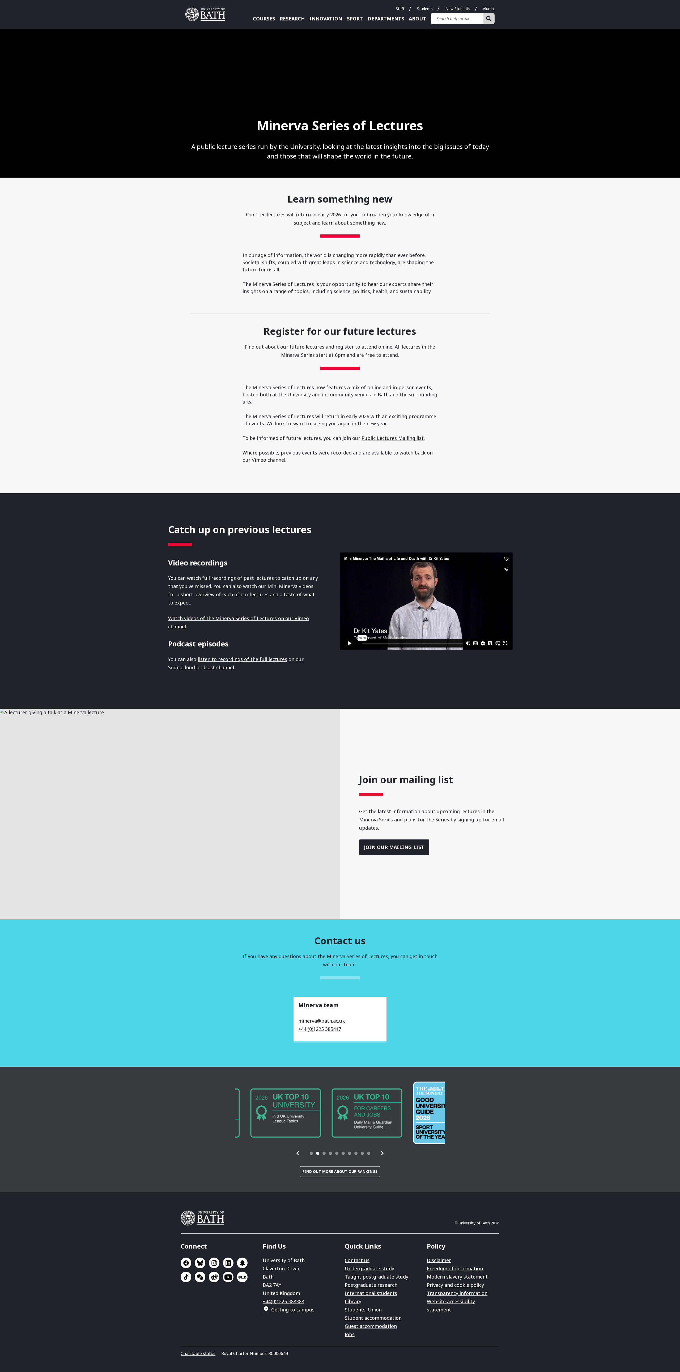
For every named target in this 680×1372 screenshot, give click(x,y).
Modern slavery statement (457, 1277)
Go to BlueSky (200, 1263)
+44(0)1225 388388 (283, 1301)
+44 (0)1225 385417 (319, 1029)
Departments (386, 18)
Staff (400, 8)
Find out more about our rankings (340, 1171)
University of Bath (207, 14)
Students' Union (363, 1309)
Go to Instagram (214, 1263)
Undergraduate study (369, 1268)
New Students (457, 8)
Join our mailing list (394, 847)
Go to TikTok (186, 1277)
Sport (355, 18)
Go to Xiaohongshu (242, 1277)
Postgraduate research (371, 1285)
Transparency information (457, 1293)
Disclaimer (439, 1260)
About (417, 18)
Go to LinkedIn (228, 1263)
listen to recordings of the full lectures (242, 659)
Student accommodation (373, 1318)
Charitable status (198, 1353)
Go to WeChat (200, 1277)
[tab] (311, 1153)
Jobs (350, 1334)
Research (292, 18)
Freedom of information (455, 1268)
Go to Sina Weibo (214, 1277)
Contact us (357, 1260)
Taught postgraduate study (376, 1277)
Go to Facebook (186, 1263)
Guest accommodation (371, 1326)
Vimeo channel (268, 460)
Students (425, 8)
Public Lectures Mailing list (393, 438)
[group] (270, 1113)
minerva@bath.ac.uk (321, 1021)
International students (371, 1293)
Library (353, 1301)
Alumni (489, 8)
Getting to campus (292, 1309)
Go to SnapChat (242, 1263)
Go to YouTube (228, 1277)
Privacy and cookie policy (455, 1285)
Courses (264, 18)
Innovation (325, 18)
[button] (298, 1153)
